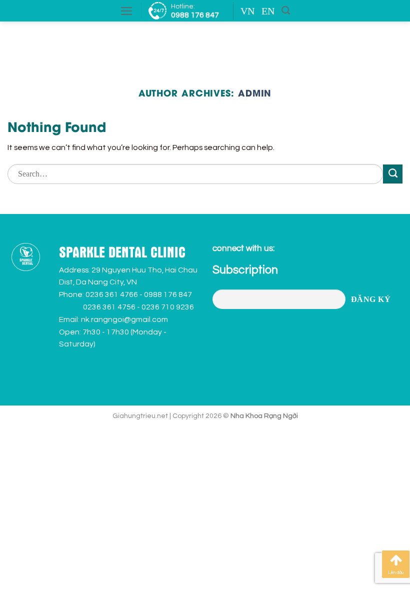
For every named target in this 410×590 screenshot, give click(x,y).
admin (255, 92)
